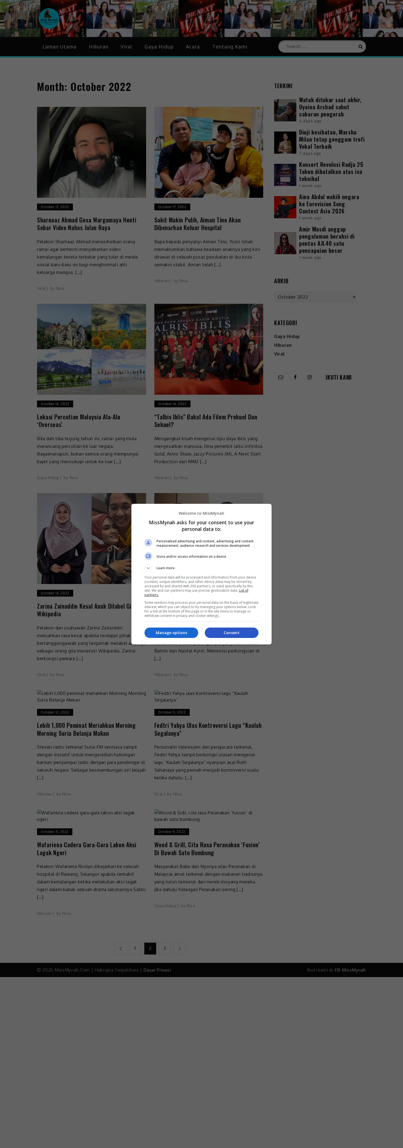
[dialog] (201, 574)
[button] (201, 568)
